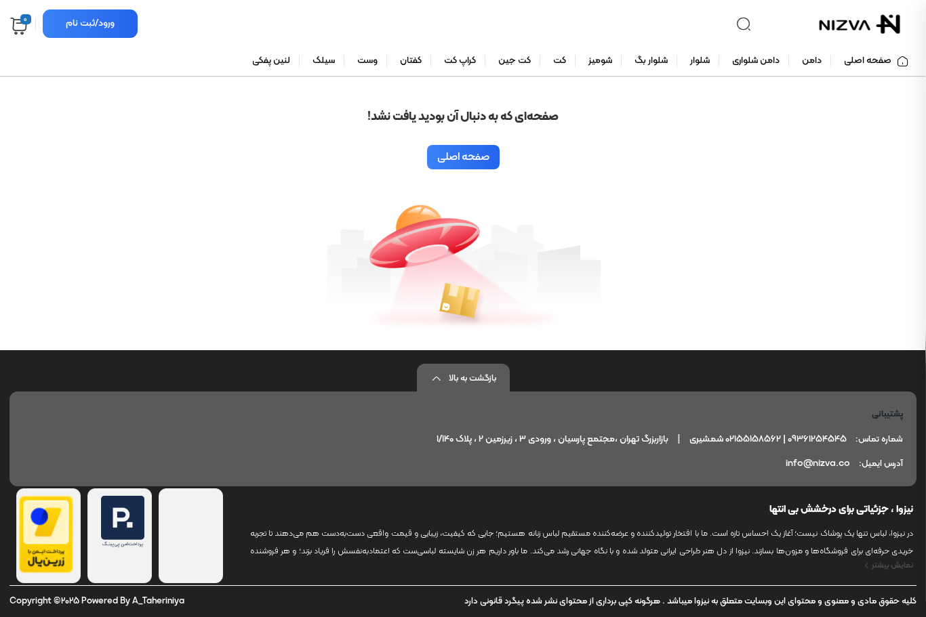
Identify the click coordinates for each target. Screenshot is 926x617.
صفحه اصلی (463, 157)
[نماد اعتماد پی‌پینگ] (122, 545)
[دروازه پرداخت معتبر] (46, 570)
